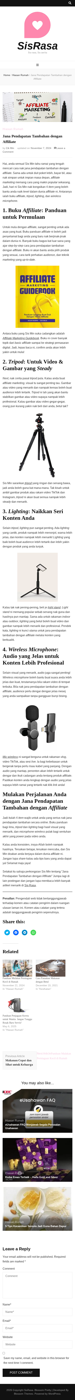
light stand (54, 607)
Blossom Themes (23, 1393)
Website (8, 1337)
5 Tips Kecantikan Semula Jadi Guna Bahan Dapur (35, 1226)
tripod (28, 483)
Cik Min (10, 148)
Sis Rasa (30, 885)
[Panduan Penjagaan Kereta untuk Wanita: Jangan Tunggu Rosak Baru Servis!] (17, 1005)
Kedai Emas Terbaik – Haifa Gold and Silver (31, 1177)
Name (7, 1304)
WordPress (54, 1393)
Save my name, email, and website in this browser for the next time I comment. (36, 1360)
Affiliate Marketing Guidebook (21, 338)
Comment (9, 1268)
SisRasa (37, 46)
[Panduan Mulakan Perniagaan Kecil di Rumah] (17, 968)
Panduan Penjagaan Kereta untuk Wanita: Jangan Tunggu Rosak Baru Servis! (17, 1019)
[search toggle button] (70, 3)
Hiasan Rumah (13, 129)
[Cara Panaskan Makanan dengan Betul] (50, 968)
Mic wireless (10, 756)
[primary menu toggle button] (37, 65)
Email (7, 1320)
